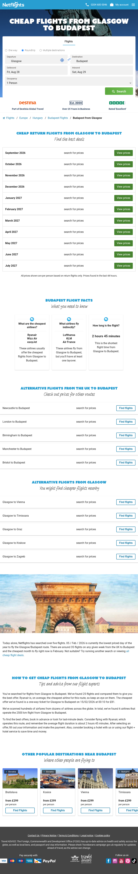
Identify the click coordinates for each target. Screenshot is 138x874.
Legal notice (87, 835)
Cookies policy (102, 835)
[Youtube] (121, 860)
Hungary (38, 118)
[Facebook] (108, 860)
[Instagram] (114, 860)
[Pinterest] (127, 860)
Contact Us (34, 835)
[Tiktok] (134, 860)
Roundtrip (30, 50)
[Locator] (62, 60)
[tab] (69, 41)
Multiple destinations (54, 50)
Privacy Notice (49, 835)
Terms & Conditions (68, 835)
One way (12, 50)
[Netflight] (13, 5)
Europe (23, 118)
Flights (10, 118)
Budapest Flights (58, 118)
